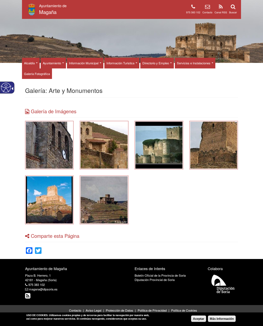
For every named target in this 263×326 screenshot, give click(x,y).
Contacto (207, 12)
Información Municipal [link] (84, 63)
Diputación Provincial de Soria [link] (155, 279)
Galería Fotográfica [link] (37, 74)
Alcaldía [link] (30, 63)
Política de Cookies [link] (184, 310)
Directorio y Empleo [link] (156, 63)
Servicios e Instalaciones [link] (194, 63)
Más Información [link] (222, 318)
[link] (49, 144)
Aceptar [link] (198, 318)
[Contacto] (207, 7)
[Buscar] (233, 7)
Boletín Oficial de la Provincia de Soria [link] (160, 275)
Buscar (233, 12)
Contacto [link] (75, 310)
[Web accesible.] (6, 87)
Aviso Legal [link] (93, 310)
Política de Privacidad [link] (152, 310)
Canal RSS (221, 12)
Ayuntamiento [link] (52, 63)
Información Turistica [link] (120, 63)
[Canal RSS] (221, 7)
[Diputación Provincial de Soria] (223, 283)
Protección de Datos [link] (119, 310)
